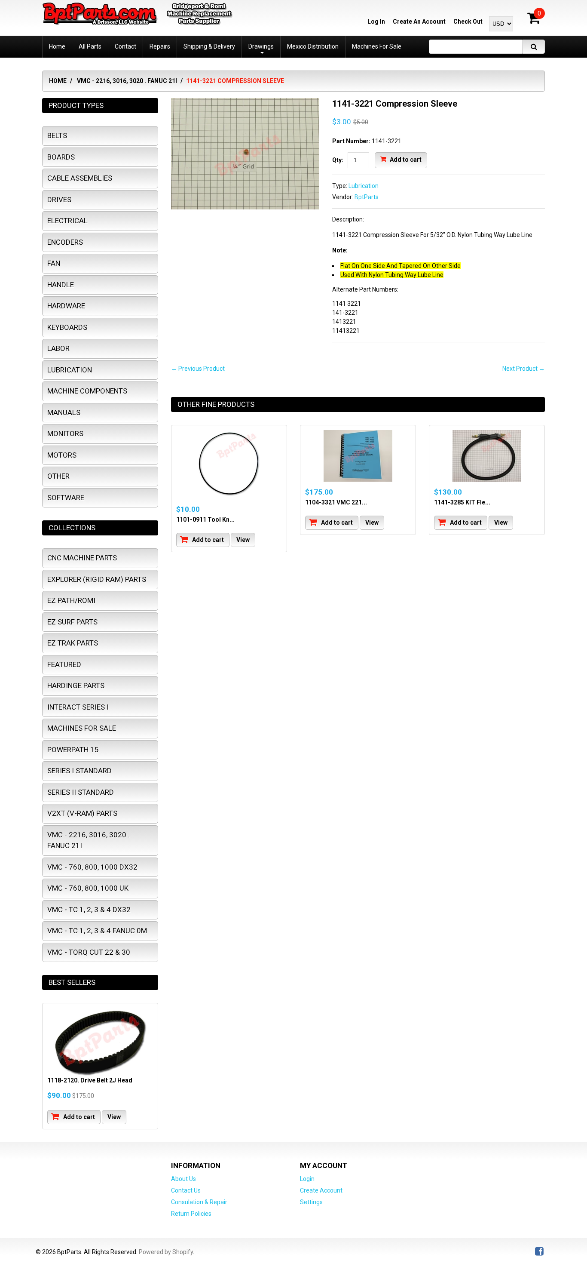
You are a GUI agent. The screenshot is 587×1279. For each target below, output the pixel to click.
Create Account (321, 1190)
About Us (183, 1178)
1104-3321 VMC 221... (336, 502)
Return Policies (191, 1213)
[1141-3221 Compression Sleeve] (245, 102)
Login (307, 1178)
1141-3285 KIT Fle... (462, 502)
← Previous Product (198, 368)
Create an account (419, 21)
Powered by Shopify (166, 1251)
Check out (468, 21)
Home (58, 80)
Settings (311, 1202)
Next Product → (523, 368)
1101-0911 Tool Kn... (205, 519)
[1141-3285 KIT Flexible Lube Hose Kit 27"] (487, 456)
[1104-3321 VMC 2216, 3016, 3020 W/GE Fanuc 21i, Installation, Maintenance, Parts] (358, 456)
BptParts (367, 197)
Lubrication (364, 185)
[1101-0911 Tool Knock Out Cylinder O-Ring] (229, 464)
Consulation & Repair (199, 1202)
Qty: (337, 160)
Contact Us (186, 1190)
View (243, 539)
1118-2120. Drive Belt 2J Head (89, 1080)
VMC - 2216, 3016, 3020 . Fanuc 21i (127, 80)
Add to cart (405, 159)
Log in (376, 21)
